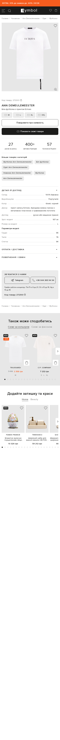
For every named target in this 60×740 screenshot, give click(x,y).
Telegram (19, 280)
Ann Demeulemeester (18, 105)
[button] (4, 379)
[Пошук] (9, 10)
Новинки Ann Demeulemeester (17, 173)
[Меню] (3, 10)
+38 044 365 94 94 (45, 280)
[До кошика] (26, 363)
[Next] (58, 351)
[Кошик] (56, 10)
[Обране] (50, 10)
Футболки (39, 173)
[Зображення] (55, 89)
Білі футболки (42, 162)
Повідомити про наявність (30, 122)
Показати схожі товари (32, 131)
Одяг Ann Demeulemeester (15, 167)
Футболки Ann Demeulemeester (17, 162)
